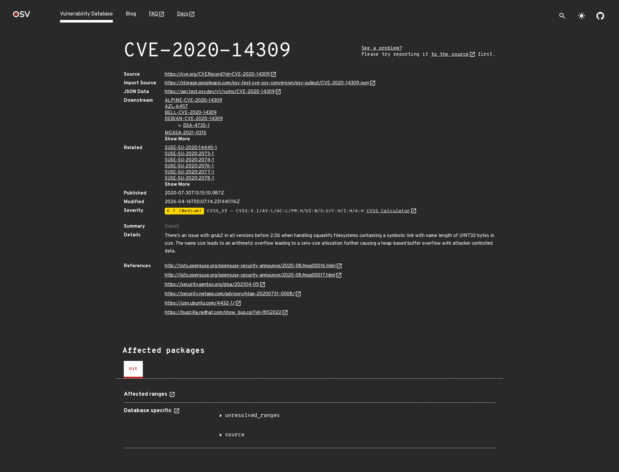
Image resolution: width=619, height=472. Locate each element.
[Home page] (21, 16)
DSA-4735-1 (196, 126)
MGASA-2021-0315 (185, 133)
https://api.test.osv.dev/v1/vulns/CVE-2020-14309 (220, 92)
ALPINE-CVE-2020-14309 (193, 101)
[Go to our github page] (600, 16)
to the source (450, 55)
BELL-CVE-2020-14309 (191, 113)
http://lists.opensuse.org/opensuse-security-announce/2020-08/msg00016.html (250, 266)
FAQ (153, 14)
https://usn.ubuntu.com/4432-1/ (200, 303)
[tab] (133, 369)
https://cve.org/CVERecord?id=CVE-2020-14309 (217, 74)
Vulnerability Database (86, 14)
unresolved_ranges (252, 415)
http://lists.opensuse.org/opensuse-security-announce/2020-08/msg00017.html (250, 275)
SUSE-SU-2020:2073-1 (189, 154)
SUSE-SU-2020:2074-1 (189, 160)
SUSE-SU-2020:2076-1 (189, 166)
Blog (131, 14)
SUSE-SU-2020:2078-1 (189, 178)
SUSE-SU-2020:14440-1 (191, 148)
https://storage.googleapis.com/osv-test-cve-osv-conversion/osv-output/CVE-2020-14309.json (267, 83)
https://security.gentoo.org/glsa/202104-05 (212, 285)
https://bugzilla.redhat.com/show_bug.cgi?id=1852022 (223, 313)
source (234, 435)
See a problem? (381, 48)
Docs (182, 14)
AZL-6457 (176, 107)
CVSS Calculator (388, 211)
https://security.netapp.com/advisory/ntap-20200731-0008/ (230, 294)
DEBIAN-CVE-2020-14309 (194, 119)
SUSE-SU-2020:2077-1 (189, 172)
